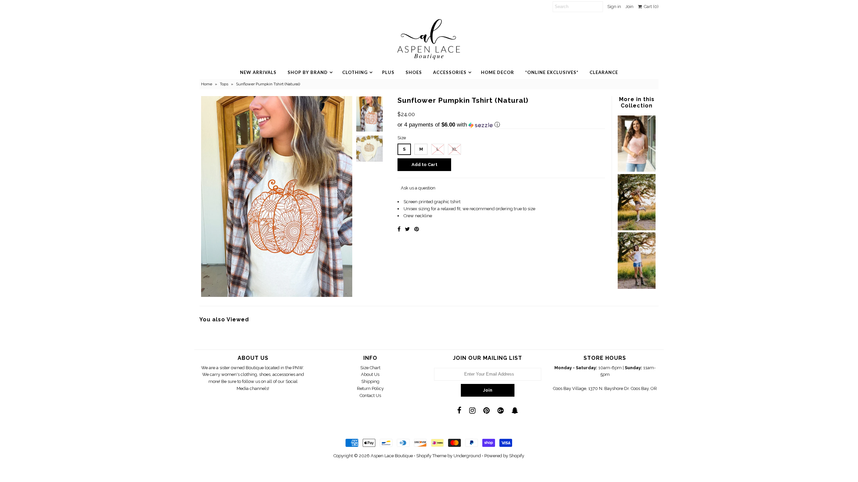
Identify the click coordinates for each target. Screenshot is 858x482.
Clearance (604, 72)
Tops (224, 84)
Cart (650, 6)
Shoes (414, 72)
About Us (370, 374)
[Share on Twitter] (407, 229)
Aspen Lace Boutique (392, 455)
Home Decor (497, 72)
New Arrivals (258, 72)
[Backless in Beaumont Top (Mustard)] (636, 228)
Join (629, 6)
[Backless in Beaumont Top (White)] (636, 287)
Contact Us (370, 395)
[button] (501, 125)
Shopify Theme (431, 455)
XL (454, 149)
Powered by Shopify (504, 455)
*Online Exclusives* (551, 72)
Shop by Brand (308, 72)
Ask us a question (418, 187)
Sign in (614, 6)
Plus (388, 72)
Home (206, 84)
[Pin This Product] (416, 229)
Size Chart (370, 367)
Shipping (370, 381)
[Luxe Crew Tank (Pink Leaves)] (636, 170)
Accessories (450, 72)
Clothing (355, 72)
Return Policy (370, 388)
